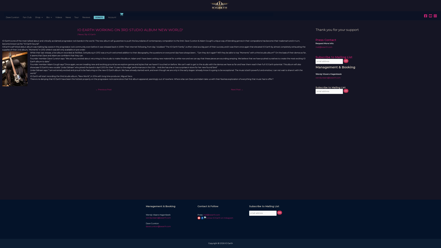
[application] (41, 14)
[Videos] (59, 14)
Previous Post (104, 89)
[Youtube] (430, 16)
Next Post (237, 89)
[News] (68, 14)
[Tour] (77, 14)
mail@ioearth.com (324, 47)
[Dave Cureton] (12, 14)
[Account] (112, 14)
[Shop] (39, 14)
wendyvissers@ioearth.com (328, 78)
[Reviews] (86, 14)
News (80, 34)
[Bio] (49, 14)
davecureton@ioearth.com (158, 226)
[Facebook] (425, 16)
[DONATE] (99, 14)
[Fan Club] (27, 14)
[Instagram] (435, 16)
